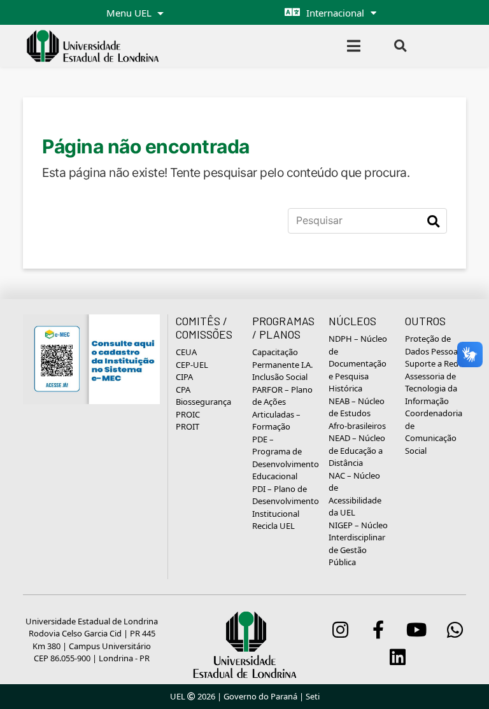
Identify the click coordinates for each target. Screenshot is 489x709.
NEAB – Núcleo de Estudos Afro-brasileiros (357, 413)
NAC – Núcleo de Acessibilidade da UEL (355, 494)
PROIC (188, 414)
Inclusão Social (280, 377)
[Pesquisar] (433, 221)
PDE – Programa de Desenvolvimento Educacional (285, 457)
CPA (183, 389)
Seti (313, 696)
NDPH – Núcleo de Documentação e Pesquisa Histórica (358, 363)
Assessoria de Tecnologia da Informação (431, 388)
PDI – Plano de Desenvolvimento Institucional (285, 501)
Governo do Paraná (260, 696)
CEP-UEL (192, 364)
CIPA (184, 377)
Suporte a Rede (434, 363)
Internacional (335, 12)
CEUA (186, 352)
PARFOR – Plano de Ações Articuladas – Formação (282, 408)
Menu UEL (130, 12)
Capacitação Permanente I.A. (282, 358)
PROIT (187, 426)
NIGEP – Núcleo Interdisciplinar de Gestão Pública (358, 543)
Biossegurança (203, 401)
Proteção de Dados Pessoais (434, 345)
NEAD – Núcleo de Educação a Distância (357, 450)
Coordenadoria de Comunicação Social (433, 431)
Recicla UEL (273, 525)
